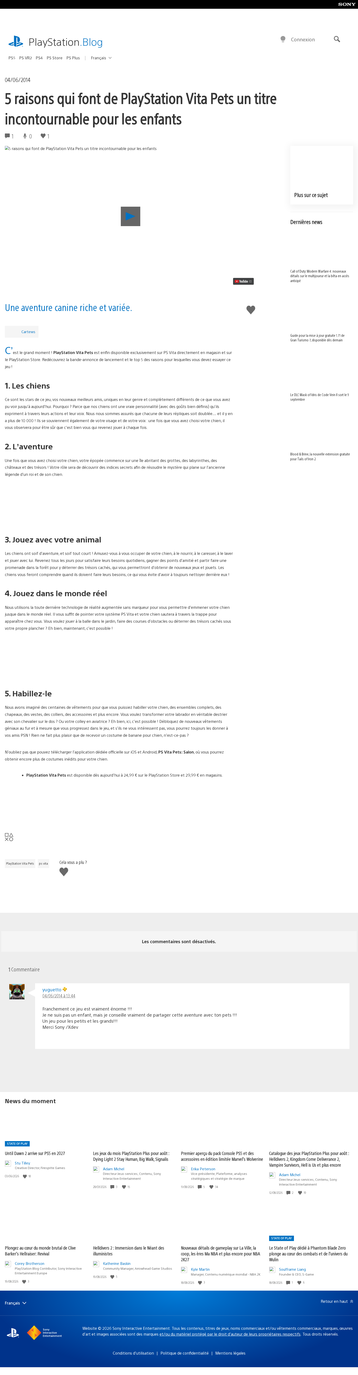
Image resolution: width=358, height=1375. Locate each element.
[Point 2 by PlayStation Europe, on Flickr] (119, 506)
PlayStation (65, 41)
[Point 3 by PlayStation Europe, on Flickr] (119, 660)
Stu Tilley (22, 1163)
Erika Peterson (203, 1168)
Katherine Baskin (117, 1263)
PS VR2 (25, 57)
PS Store (55, 57)
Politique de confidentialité (184, 1353)
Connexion (303, 39)
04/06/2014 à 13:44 (58, 995)
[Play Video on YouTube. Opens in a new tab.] (243, 281)
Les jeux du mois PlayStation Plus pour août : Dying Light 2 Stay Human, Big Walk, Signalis (131, 1156)
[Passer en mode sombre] (283, 39)
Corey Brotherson (29, 1263)
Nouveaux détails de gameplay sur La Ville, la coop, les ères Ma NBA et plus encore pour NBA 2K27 (220, 1253)
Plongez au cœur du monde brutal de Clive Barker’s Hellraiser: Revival (40, 1250)
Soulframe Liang (292, 1269)
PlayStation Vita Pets (20, 863)
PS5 (12, 57)
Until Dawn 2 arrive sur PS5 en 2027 (35, 1153)
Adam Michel (113, 1168)
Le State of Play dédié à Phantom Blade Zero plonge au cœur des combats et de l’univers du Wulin (308, 1253)
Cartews (28, 331)
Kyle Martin (200, 1269)
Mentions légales (230, 1353)
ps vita (43, 863)
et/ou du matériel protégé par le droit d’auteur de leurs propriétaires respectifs (230, 1334)
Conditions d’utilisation (133, 1353)
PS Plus (73, 57)
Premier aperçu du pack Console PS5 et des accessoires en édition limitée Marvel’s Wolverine (222, 1156)
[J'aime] (25, 1176)
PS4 (39, 57)
